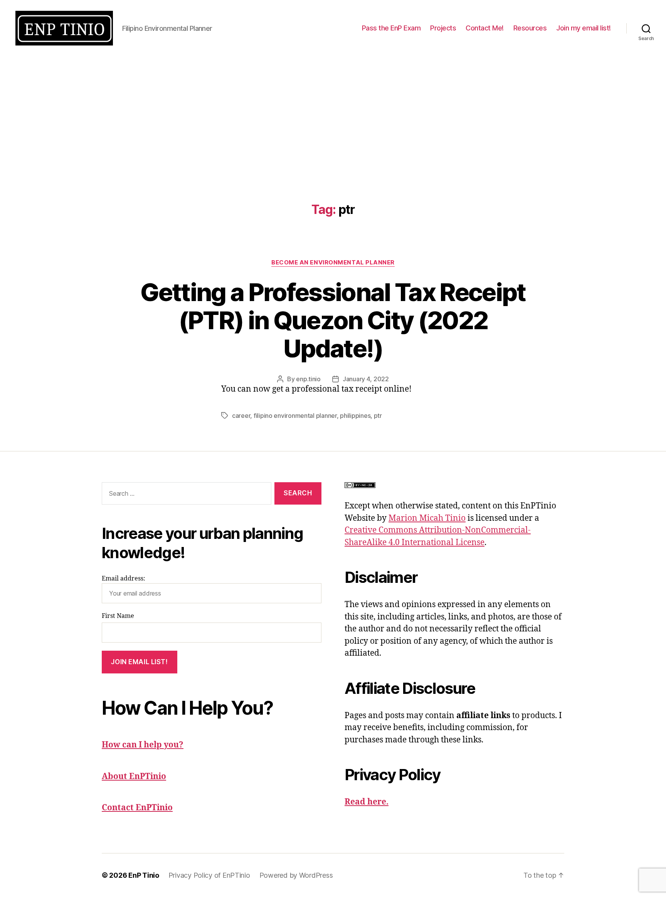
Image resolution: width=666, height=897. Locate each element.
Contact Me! (485, 28)
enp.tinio (308, 379)
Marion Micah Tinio (427, 518)
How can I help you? (142, 745)
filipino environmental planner (295, 415)
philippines (355, 415)
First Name (118, 616)
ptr (378, 415)
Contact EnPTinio (137, 808)
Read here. (366, 802)
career (241, 415)
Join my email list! (583, 28)
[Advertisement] (333, 114)
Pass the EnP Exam (391, 28)
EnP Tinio (143, 875)
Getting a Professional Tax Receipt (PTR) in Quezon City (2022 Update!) (333, 320)
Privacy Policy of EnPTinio (209, 875)
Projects (443, 28)
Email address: (123, 578)
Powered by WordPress (296, 875)
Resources (530, 28)
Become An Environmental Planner (333, 262)
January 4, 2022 (366, 379)
